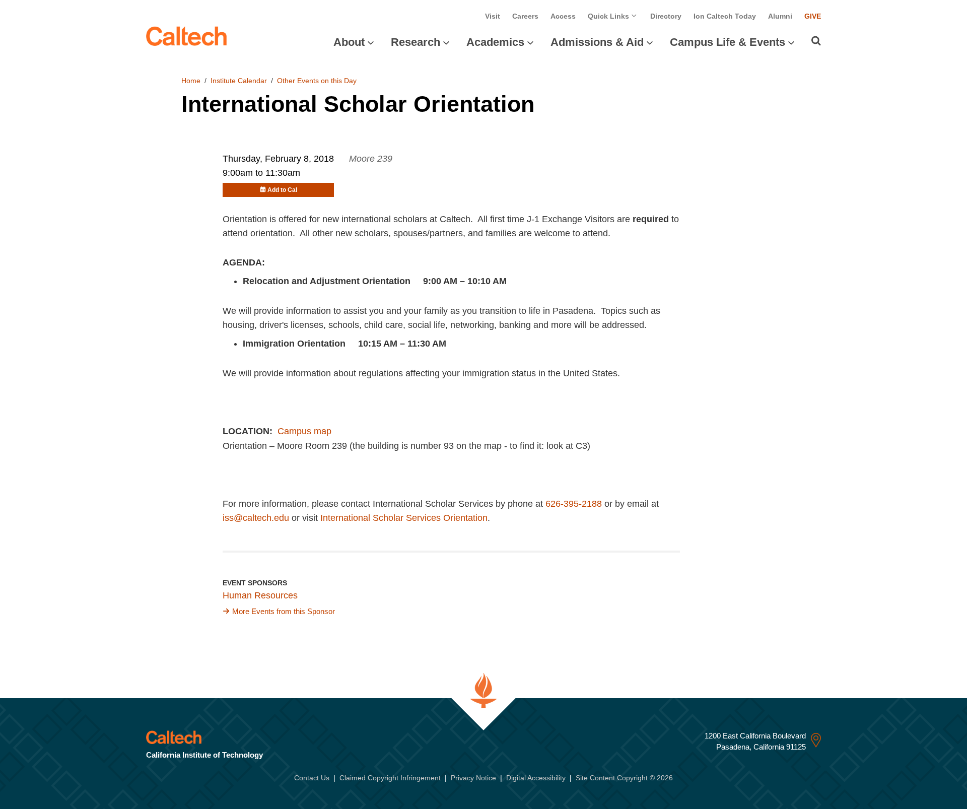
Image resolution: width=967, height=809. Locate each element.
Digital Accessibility (536, 778)
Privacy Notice (473, 778)
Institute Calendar (239, 81)
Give (812, 16)
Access (563, 16)
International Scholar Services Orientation (404, 518)
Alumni (780, 16)
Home (190, 81)
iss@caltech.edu (256, 518)
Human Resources (260, 595)
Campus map (304, 431)
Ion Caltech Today (725, 16)
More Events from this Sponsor (283, 611)
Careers (525, 16)
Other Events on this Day (317, 81)
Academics (495, 42)
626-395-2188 (573, 504)
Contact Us (311, 778)
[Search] (816, 41)
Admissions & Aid (597, 42)
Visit (492, 16)
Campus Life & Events (727, 42)
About (349, 42)
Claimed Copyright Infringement (390, 778)
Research (415, 42)
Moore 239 (370, 159)
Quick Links (609, 16)
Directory (665, 16)
